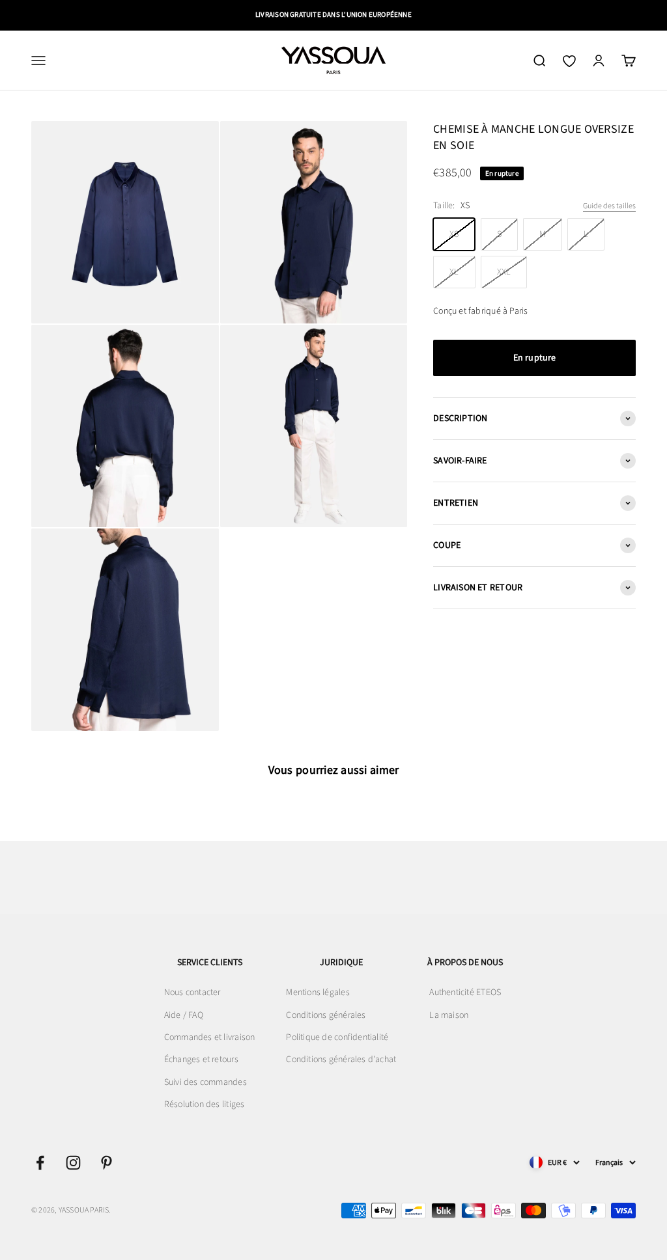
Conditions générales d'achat (341, 1059)
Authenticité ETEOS (465, 992)
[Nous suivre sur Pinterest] (106, 1162)
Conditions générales (325, 1015)
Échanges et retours (201, 1059)
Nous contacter (192, 992)
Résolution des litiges (204, 1104)
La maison (448, 1015)
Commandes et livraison (209, 1037)
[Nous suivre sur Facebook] (40, 1162)
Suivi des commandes (205, 1082)
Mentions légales (317, 992)
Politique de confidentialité (337, 1037)
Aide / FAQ (183, 1015)
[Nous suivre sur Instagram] (73, 1162)
